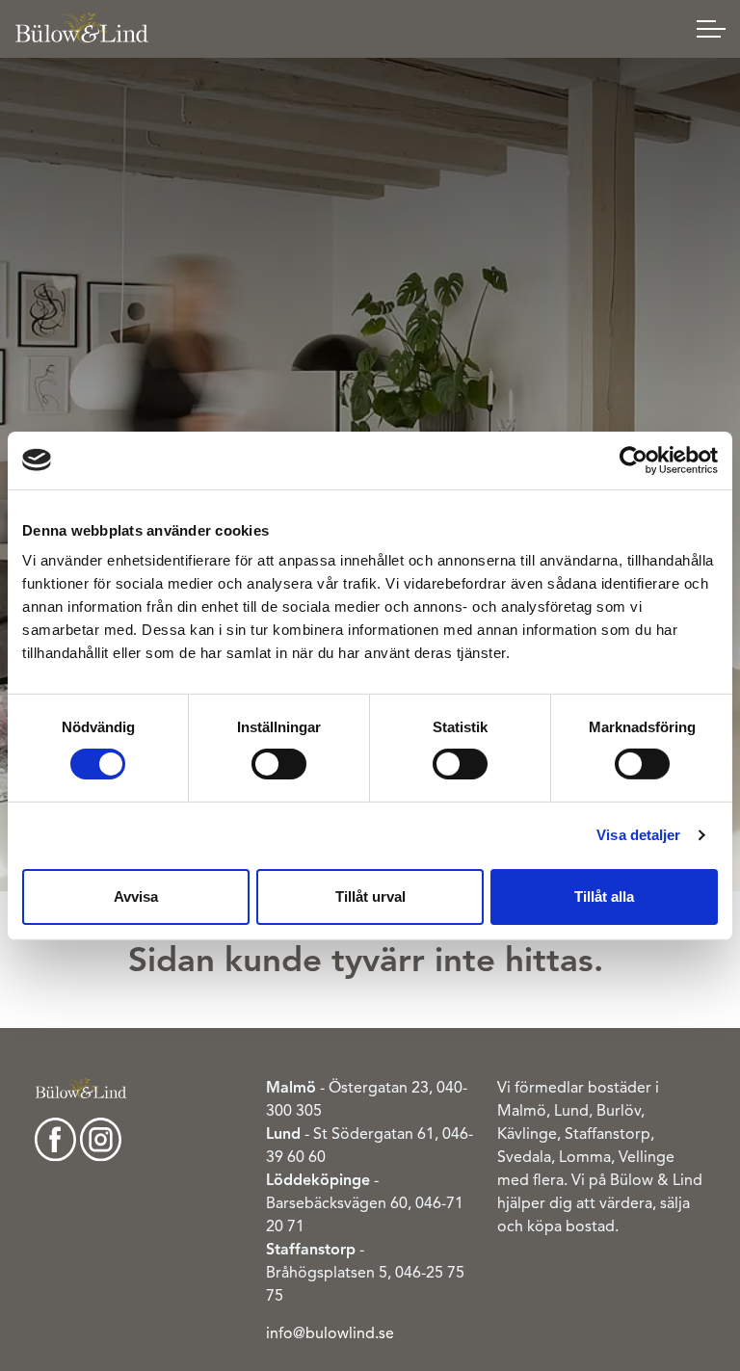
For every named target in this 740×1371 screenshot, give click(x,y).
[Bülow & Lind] (81, 29)
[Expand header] (711, 29)
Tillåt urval (370, 896)
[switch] (278, 764)
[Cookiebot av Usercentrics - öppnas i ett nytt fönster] (633, 459)
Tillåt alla (604, 896)
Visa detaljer (638, 835)
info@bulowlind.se (330, 1333)
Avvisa (136, 896)
